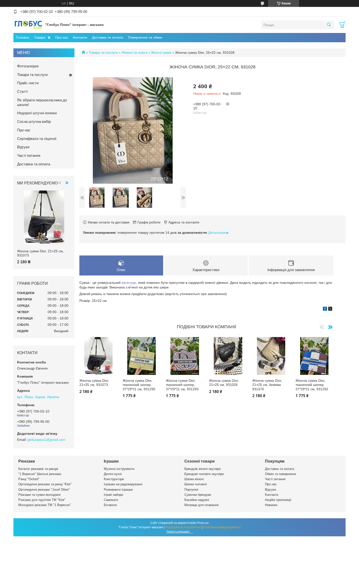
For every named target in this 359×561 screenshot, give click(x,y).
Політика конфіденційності (222, 527)
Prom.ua (203, 523)
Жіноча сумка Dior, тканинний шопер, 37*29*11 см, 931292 (312, 385)
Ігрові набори (113, 495)
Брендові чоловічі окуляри (204, 474)
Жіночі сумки (161, 52)
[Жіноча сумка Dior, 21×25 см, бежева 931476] (271, 356)
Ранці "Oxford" (28, 479)
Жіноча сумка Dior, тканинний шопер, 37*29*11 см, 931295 (139, 385)
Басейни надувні (196, 500)
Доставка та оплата (107, 37)
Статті (22, 91)
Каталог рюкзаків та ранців (38, 469)
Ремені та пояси (135, 52)
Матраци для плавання (201, 505)
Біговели (110, 505)
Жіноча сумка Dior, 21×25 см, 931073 (94, 383)
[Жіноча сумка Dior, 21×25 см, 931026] (228, 356)
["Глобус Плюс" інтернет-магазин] (28, 25)
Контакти (80, 37)
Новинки (271, 505)
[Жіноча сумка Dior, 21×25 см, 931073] (98, 356)
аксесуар (129, 283)
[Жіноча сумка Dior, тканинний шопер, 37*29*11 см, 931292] (314, 356)
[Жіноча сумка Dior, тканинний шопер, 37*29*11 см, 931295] (141, 356)
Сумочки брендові (197, 495)
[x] (330, 309)
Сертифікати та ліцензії (36, 139)
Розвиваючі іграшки (118, 489)
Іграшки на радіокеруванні (123, 484)
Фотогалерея (28, 66)
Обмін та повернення (280, 474)
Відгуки (23, 147)
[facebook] (325, 309)
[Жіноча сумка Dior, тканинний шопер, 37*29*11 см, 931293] (185, 356)
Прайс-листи (28, 83)
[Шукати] (328, 25)
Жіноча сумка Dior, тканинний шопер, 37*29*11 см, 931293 (182, 385)
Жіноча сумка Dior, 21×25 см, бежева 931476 (267, 385)
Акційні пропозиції (278, 500)
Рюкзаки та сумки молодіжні (39, 495)
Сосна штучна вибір (34, 121)
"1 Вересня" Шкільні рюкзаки (39, 474)
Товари (39, 37)
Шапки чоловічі (195, 484)
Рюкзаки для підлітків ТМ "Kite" (41, 500)
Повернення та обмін (145, 37)
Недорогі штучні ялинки (37, 113)
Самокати (111, 500)
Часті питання (28, 155)
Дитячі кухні (113, 474)
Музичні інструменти (119, 469)
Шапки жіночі (194, 479)
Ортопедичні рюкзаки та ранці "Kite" (45, 484)
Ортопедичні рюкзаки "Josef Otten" (44, 489)
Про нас (61, 37)
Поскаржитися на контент (183, 527)
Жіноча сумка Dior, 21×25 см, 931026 (224, 383)
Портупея (191, 489)
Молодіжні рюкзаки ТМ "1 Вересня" (44, 505)
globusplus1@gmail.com (46, 440)
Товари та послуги (103, 52)
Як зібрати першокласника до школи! (42, 102)
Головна (22, 37)
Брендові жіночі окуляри (202, 469)
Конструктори (114, 479)
